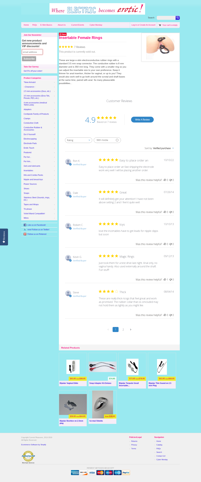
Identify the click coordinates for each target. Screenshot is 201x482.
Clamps (27, 118)
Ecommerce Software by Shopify (33, 445)
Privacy (134, 445)
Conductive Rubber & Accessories (33, 128)
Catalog (159, 445)
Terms (133, 448)
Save (64, 34)
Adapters (27, 109)
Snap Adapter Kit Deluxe (100, 383)
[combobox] (78, 140)
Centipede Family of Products (36, 114)
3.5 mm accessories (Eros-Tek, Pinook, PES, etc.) (37, 97)
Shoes (26, 189)
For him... (28, 161)
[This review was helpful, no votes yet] (165, 180)
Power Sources (30, 184)
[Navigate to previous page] (108, 329)
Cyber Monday (96, 25)
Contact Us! (161, 456)
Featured (27, 152)
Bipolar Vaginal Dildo (69, 383)
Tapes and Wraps (31, 204)
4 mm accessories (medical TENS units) (35, 104)
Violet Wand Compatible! (34, 213)
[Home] (83, 13)
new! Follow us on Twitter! (38, 230)
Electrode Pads (30, 143)
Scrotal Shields (96, 421)
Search (151, 17)
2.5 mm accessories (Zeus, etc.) (37, 91)
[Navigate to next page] (131, 329)
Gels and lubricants (32, 166)
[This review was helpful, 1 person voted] (165, 279)
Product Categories (32, 78)
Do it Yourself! (29, 134)
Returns (134, 441)
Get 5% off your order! (33, 71)
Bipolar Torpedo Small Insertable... (129, 384)
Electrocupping (30, 139)
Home (26, 25)
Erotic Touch (29, 148)
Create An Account (147, 25)
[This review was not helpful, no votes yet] (170, 180)
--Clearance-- (29, 87)
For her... (27, 157)
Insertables (28, 170)
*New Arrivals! (30, 82)
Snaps (26, 193)
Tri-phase (28, 209)
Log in (134, 25)
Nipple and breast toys (33, 179)
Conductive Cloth (31, 123)
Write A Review (142, 119)
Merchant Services (28, 463)
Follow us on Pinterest (36, 234)
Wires (26, 218)
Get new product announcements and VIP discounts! (34, 43)
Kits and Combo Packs (33, 175)
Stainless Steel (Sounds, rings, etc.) (37, 198)
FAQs (34, 25)
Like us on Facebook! (36, 225)
